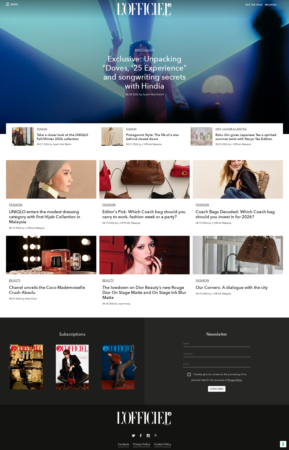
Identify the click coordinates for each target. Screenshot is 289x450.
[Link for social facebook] (140, 436)
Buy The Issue (254, 4)
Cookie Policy (162, 444)
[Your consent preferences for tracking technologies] (283, 444)
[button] (134, 367)
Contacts (123, 444)
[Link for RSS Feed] (155, 436)
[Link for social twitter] (133, 436)
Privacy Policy (235, 380)
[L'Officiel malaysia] (144, 9)
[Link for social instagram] (148, 436)
